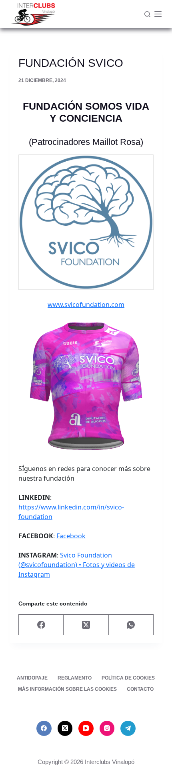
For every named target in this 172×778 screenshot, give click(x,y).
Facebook (71, 535)
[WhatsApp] (131, 625)
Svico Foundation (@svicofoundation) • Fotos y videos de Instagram (76, 565)
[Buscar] (147, 14)
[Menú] (158, 14)
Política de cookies (128, 678)
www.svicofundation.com (86, 304)
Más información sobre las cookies (67, 689)
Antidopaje (32, 678)
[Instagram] (107, 728)
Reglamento (75, 678)
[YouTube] (86, 728)
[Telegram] (128, 728)
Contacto (140, 689)
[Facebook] (41, 625)
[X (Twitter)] (86, 625)
